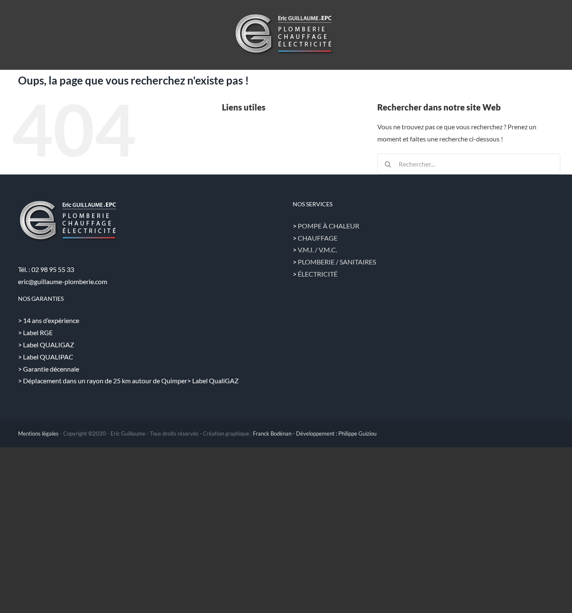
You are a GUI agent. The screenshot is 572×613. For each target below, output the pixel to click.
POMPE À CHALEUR (328, 226)
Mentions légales (38, 433)
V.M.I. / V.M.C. (317, 250)
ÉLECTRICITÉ (318, 274)
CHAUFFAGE (318, 238)
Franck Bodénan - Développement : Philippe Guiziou (314, 433)
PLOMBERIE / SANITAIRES (337, 262)
